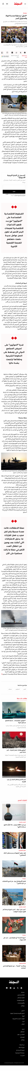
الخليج (23, 1010)
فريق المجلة (21, 1047)
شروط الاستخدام (20, 1050)
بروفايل (22, 1005)
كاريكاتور (22, 1031)
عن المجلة (22, 1044)
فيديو (23, 1029)
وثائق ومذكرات (20, 1003)
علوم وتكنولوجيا (22, 850)
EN (7, 4)
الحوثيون (18, 689)
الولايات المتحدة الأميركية (18, 1018)
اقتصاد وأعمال (22, 822)
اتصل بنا (22, 1055)
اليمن (24, 689)
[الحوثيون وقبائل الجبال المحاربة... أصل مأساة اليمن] (14, 740)
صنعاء (10, 689)
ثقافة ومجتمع (22, 963)
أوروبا (23, 1016)
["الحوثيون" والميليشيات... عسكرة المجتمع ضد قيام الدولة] (14, 710)
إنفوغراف (22, 1037)
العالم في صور (20, 1034)
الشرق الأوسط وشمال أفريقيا (17, 1013)
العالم (23, 1024)
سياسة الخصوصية (19, 1053)
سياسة (25, 13)
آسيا (23, 1021)
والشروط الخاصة (17, 195)
